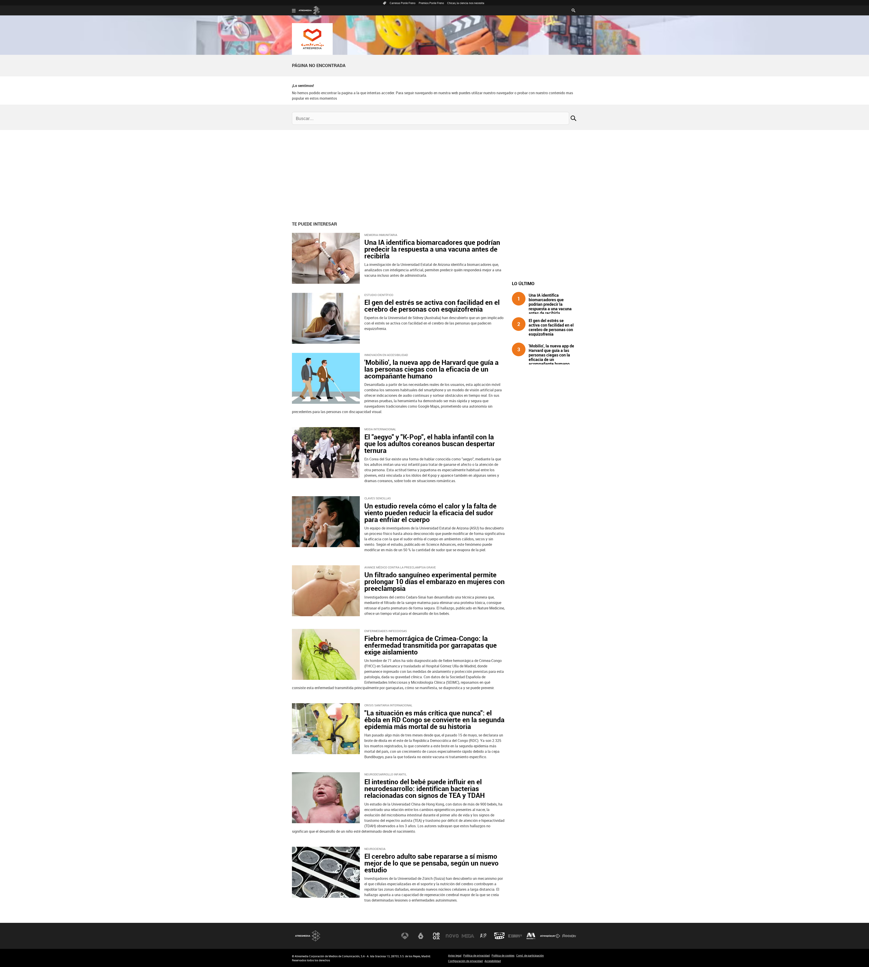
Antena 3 (405, 936)
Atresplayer (550, 936)
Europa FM (515, 936)
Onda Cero (499, 936)
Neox (436, 936)
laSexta (420, 936)
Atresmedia (308, 935)
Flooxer (569, 936)
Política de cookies (503, 955)
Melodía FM (531, 936)
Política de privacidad (476, 955)
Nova (452, 936)
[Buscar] (573, 10)
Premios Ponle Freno (431, 3)
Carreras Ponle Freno (402, 3)
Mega (468, 936)
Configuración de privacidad (465, 961)
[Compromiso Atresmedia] (312, 39)
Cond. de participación (530, 955)
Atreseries (483, 936)
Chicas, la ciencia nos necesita (465, 3)
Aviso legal (454, 955)
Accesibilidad (493, 961)
